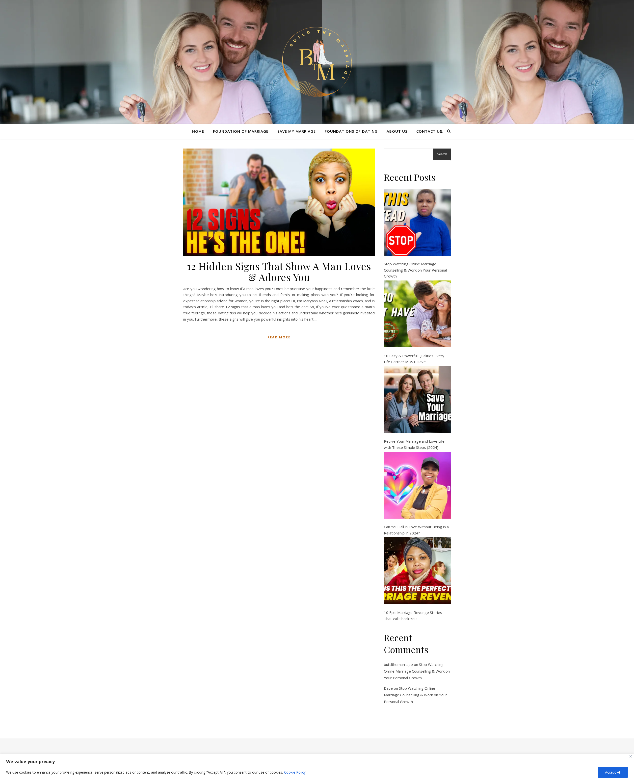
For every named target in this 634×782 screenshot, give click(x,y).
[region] (317, 768)
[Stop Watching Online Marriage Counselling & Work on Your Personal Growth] (417, 222)
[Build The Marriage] (317, 62)
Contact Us (429, 131)
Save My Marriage (296, 131)
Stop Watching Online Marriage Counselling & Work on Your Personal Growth (415, 269)
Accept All (613, 772)
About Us (397, 131)
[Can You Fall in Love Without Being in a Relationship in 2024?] (417, 485)
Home (198, 131)
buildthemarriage (398, 664)
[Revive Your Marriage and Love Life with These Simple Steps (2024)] (417, 399)
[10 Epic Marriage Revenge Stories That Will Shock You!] (417, 570)
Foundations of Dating (351, 131)
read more (279, 337)
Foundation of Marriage (240, 131)
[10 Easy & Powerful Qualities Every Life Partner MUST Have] (417, 313)
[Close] (631, 756)
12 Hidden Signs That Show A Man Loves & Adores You (279, 271)
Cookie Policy (295, 772)
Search (442, 154)
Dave (388, 688)
